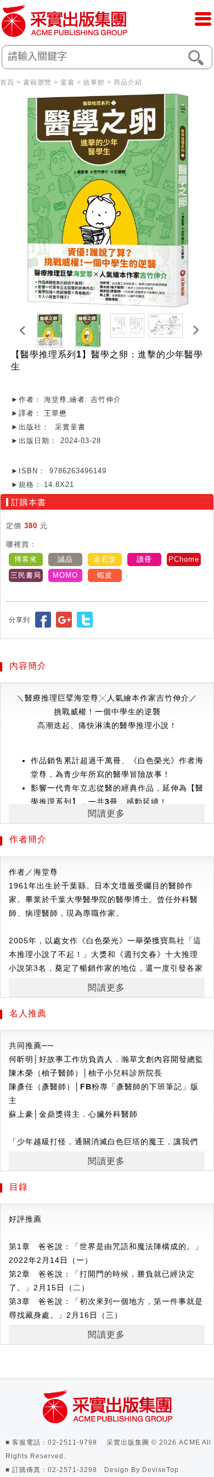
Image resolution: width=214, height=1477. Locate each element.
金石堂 (104, 559)
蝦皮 (104, 575)
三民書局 (25, 575)
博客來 (25, 559)
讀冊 (144, 559)
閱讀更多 (106, 813)
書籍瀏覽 (37, 82)
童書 (67, 82)
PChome (183, 559)
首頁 (7, 82)
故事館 (94, 82)
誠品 (65, 559)
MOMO (65, 575)
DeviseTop (160, 1470)
